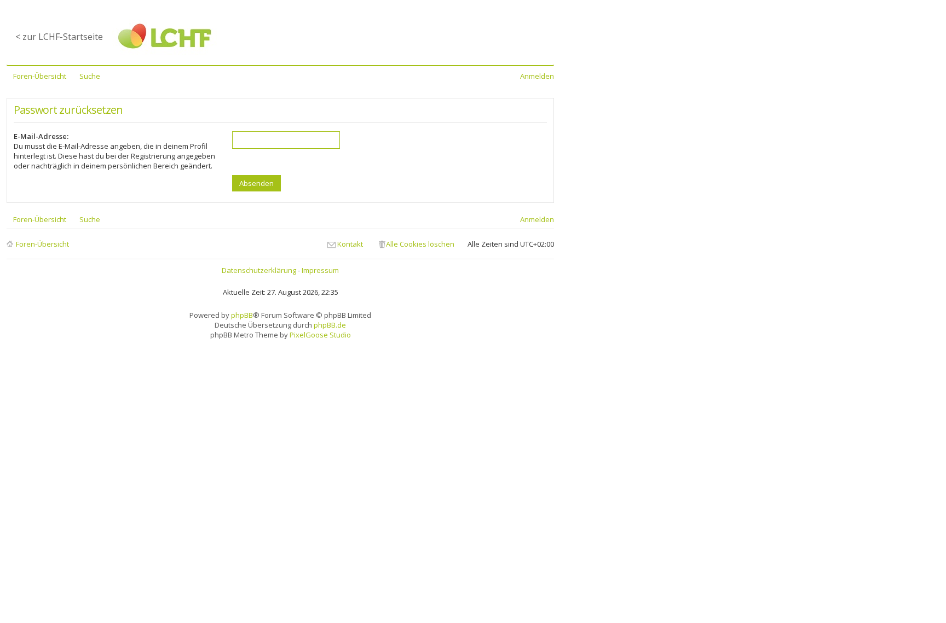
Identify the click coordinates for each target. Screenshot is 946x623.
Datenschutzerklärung (259, 270)
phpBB (242, 315)
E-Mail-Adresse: (41, 136)
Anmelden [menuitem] (537, 76)
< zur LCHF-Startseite (59, 37)
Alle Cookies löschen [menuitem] (420, 244)
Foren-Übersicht (42, 244)
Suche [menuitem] (89, 76)
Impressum (320, 270)
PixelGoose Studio (320, 335)
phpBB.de (330, 325)
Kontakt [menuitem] (350, 244)
